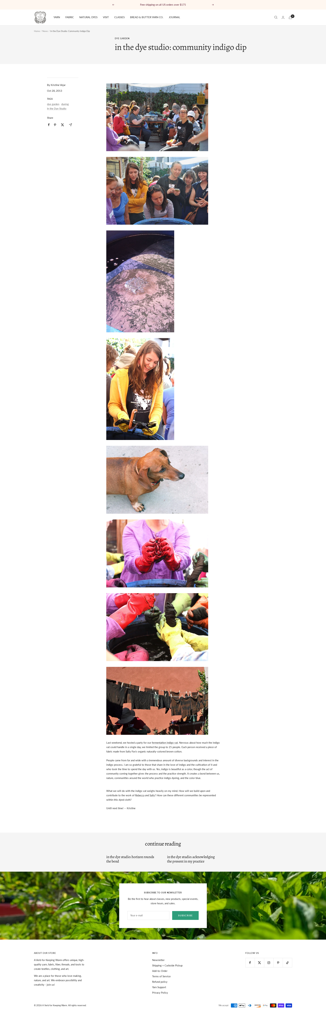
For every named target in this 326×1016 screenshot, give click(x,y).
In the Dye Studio (56, 108)
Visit (106, 17)
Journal (174, 17)
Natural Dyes (88, 17)
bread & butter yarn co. (146, 17)
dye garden (122, 38)
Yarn (56, 17)
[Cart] (290, 17)
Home (37, 31)
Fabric (69, 17)
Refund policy (159, 981)
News (45, 31)
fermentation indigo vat (165, 742)
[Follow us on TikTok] (287, 962)
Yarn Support (159, 987)
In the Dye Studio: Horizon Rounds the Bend (130, 859)
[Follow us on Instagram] (268, 962)
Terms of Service (161, 976)
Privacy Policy (160, 992)
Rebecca (139, 795)
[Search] (275, 17)
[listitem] (49, 124)
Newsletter (158, 959)
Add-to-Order (159, 970)
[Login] (283, 17)
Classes (119, 17)
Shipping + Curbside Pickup (167, 965)
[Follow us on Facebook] (250, 962)
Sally (152, 795)
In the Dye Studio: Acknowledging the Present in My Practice (191, 859)
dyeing (65, 104)
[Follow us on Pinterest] (278, 962)
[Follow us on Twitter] (259, 962)
